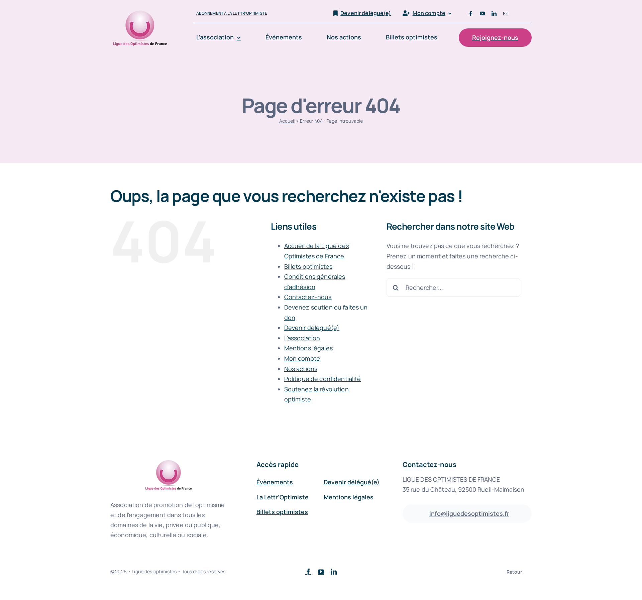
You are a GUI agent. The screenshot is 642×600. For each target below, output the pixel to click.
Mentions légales (308, 348)
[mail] (505, 13)
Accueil (287, 121)
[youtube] (482, 13)
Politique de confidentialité (322, 379)
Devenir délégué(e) (312, 328)
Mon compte (302, 358)
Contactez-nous (308, 297)
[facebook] (470, 13)
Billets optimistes (308, 266)
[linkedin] (494, 13)
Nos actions (301, 369)
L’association (302, 338)
